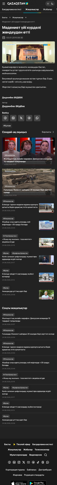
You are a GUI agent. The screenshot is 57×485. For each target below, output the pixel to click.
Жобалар (47, 9)
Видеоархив (35, 455)
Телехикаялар (42, 449)
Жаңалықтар (32, 9)
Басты (4, 17)
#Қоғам (7, 125)
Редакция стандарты (34, 475)
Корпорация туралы (15, 469)
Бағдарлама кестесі (11, 9)
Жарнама (17, 475)
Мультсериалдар (18, 455)
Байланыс (31, 469)
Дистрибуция (45, 469)
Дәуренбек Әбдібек (13, 106)
